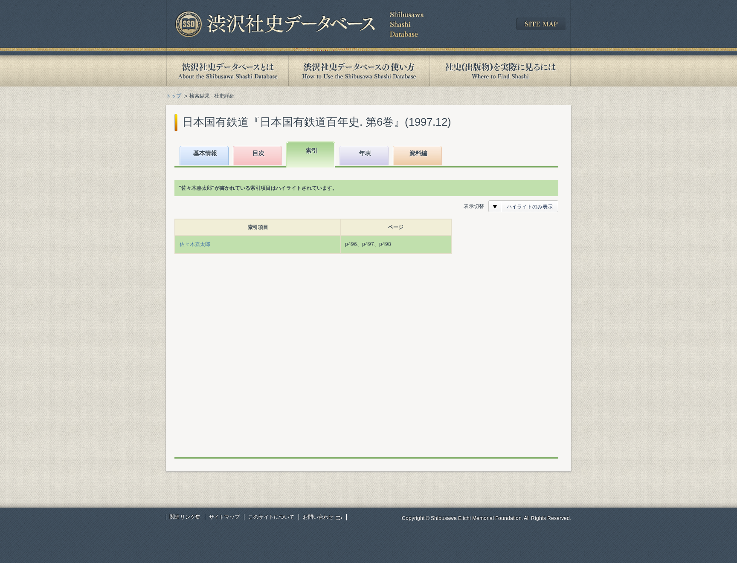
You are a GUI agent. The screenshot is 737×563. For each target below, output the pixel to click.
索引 (312, 150)
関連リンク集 (185, 517)
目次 (258, 153)
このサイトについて (271, 517)
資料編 (418, 153)
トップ (173, 96)
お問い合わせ (318, 517)
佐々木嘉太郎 (195, 244)
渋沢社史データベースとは (227, 71)
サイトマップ (224, 517)
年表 (365, 153)
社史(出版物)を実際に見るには (500, 71)
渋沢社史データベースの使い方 (359, 71)
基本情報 (205, 153)
